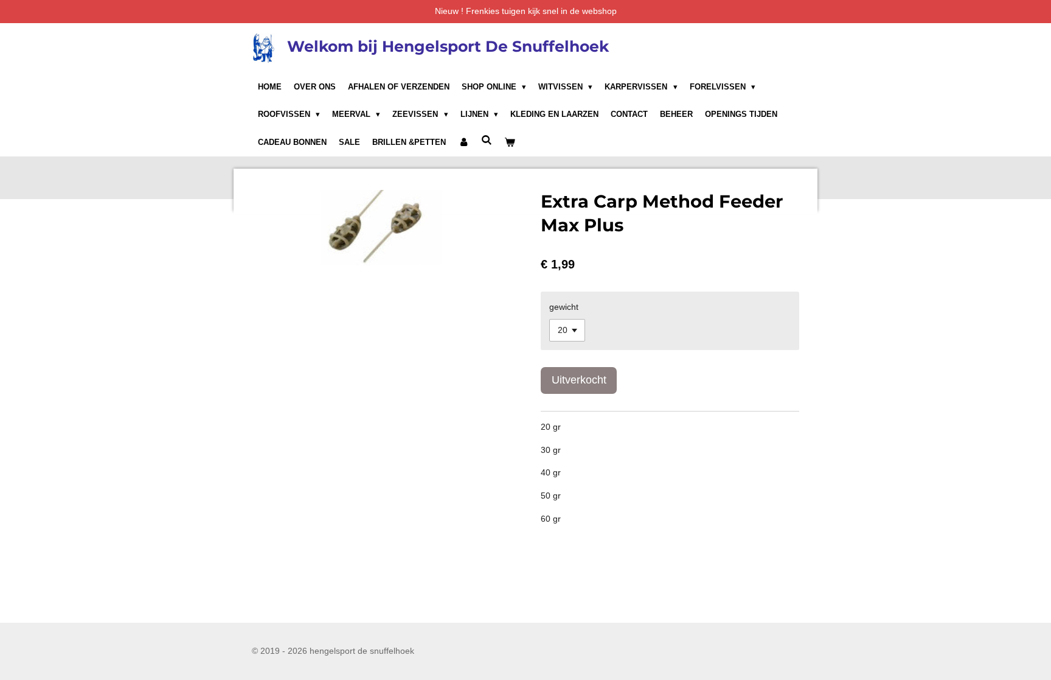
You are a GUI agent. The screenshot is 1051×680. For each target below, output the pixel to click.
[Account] (463, 142)
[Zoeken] (486, 140)
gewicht (563, 307)
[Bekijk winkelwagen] (509, 142)
